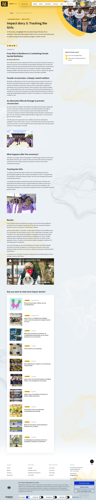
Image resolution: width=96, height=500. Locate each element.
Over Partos (70, 4)
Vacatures (55, 4)
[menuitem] (25, 4)
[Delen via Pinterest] (14, 46)
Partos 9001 (31, 475)
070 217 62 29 (73, 473)
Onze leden (51, 470)
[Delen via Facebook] (8, 46)
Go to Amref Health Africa (75, 55)
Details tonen (75, 497)
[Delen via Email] (16, 46)
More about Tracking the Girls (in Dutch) (76, 59)
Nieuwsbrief (10, 475)
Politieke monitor (32, 470)
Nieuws (41, 4)
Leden (61, 4)
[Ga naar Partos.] (7, 13)
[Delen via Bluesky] (10, 46)
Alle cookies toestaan (84, 483)
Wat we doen (24, 4)
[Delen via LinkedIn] (12, 46)
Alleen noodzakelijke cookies (84, 491)
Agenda (35, 4)
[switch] (41, 497)
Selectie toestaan (84, 487)
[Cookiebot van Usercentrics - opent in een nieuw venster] (9, 497)
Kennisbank (48, 4)
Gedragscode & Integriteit (34, 472)
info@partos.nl (74, 475)
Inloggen (30, 468)
